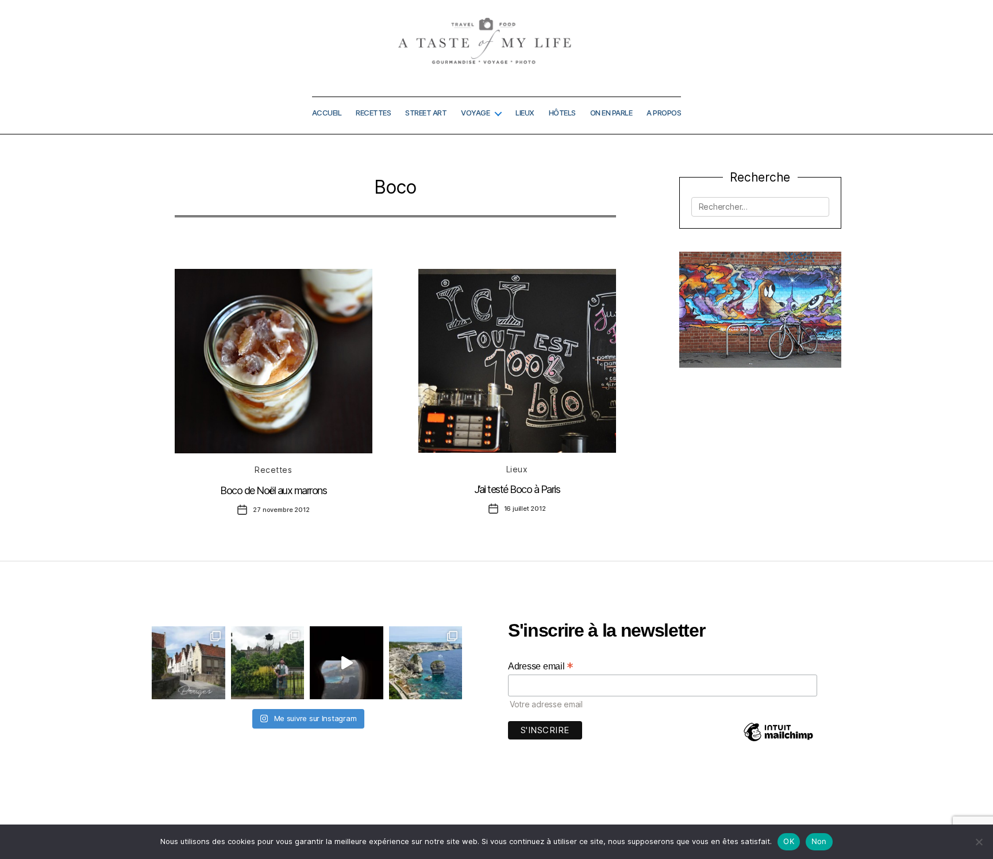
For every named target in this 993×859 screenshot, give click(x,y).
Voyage (475, 113)
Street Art (426, 113)
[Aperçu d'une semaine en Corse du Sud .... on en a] (346, 663)
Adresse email (541, 666)
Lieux (524, 113)
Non (819, 841)
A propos (663, 113)
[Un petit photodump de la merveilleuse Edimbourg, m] (268, 663)
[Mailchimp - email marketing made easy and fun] (778, 740)
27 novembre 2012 (281, 510)
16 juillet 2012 (525, 508)
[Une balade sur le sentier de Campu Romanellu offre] (426, 663)
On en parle (611, 113)
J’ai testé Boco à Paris (517, 489)
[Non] (978, 842)
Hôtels (562, 113)
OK (788, 841)
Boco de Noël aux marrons (273, 490)
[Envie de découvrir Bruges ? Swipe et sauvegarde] (188, 663)
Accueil (327, 113)
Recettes (373, 113)
